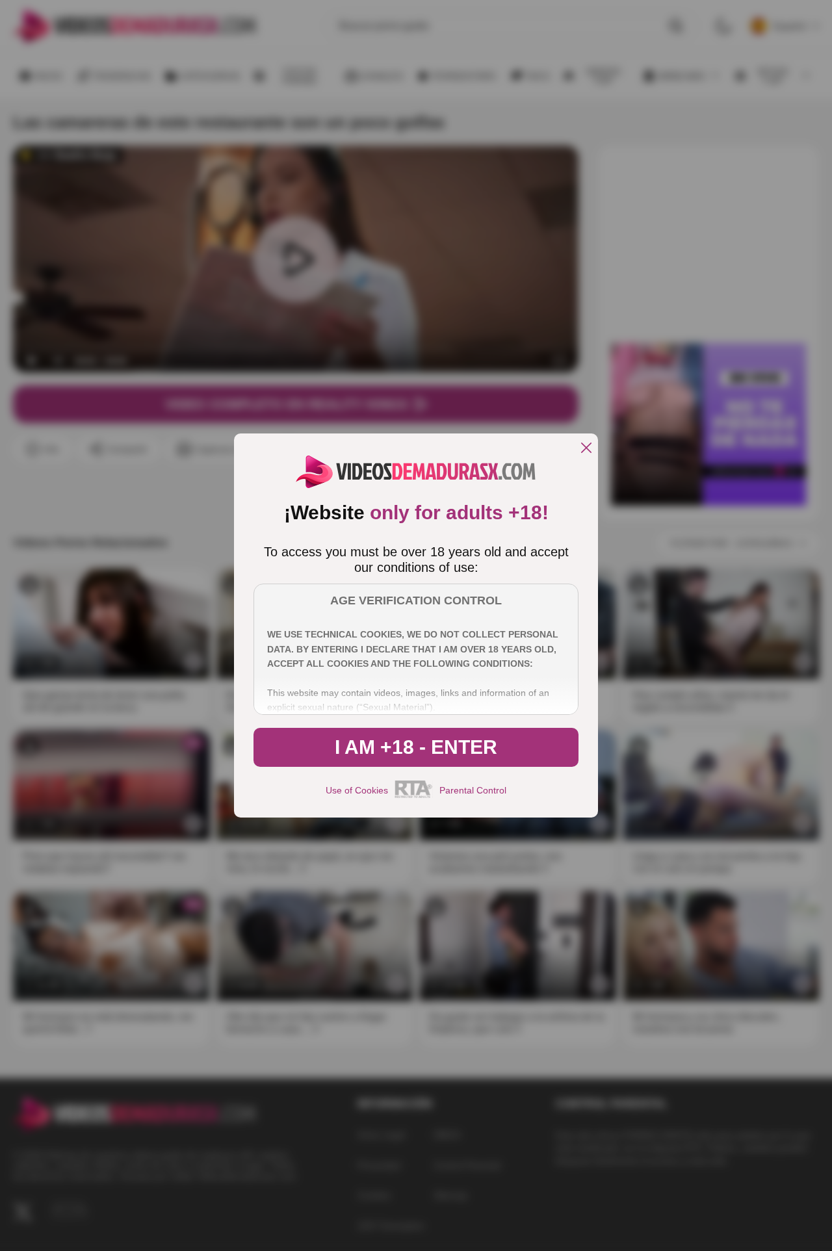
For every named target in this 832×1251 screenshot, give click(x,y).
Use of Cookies (357, 790)
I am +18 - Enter (416, 747)
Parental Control (472, 790)
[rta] (414, 796)
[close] (586, 449)
